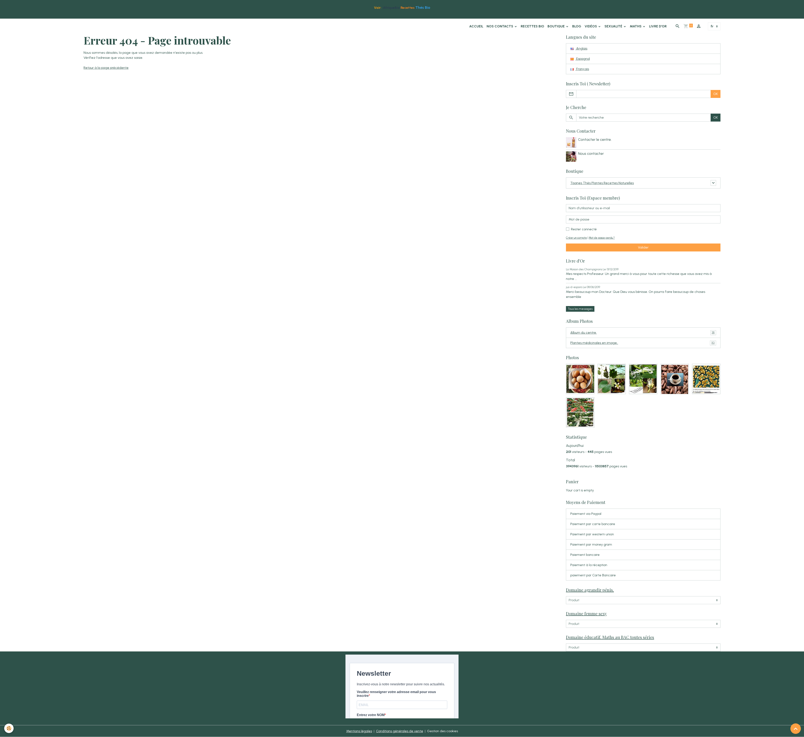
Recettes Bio (532, 26)
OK (715, 94)
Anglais (581, 48)
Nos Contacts (500, 26)
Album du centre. (642, 333)
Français (582, 69)
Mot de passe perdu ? (602, 237)
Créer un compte (576, 237)
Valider (643, 247)
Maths (636, 26)
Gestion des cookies (442, 731)
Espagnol (582, 59)
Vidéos (591, 26)
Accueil (476, 26)
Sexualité (613, 26)
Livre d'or (658, 26)
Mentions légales (359, 731)
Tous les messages (580, 309)
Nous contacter (591, 153)
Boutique (557, 26)
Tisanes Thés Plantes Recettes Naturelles (602, 183)
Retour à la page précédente (106, 68)
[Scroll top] (795, 728)
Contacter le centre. (595, 139)
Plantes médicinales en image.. (642, 343)
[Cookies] (9, 728)
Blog (576, 26)
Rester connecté (584, 229)
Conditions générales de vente (399, 731)
